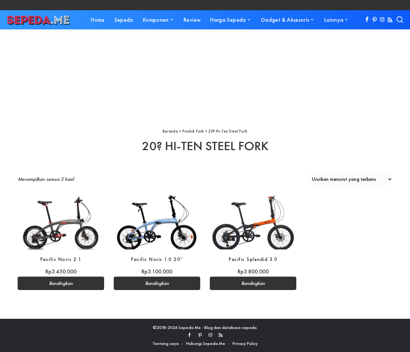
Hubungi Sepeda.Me (205, 343)
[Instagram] (382, 19)
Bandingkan (61, 283)
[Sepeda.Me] (38, 19)
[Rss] (390, 19)
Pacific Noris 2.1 (61, 259)
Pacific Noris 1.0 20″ (157, 259)
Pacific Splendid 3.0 (253, 259)
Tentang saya (165, 343)
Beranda (170, 131)
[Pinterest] (374, 19)
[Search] (400, 19)
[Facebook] (367, 19)
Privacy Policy (245, 343)
